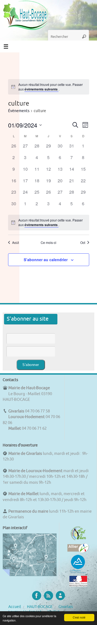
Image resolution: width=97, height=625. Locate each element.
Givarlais (65, 606)
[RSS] (48, 595)
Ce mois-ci (48, 242)
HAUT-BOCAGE (40, 606)
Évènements (18, 111)
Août (15, 242)
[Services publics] (78, 585)
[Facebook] (36, 595)
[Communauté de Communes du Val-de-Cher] (78, 540)
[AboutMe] (60, 595)
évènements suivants (41, 89)
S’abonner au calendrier (46, 259)
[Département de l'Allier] (78, 551)
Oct (82, 242)
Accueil (14, 606)
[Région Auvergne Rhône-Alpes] (78, 572)
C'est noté (79, 617)
